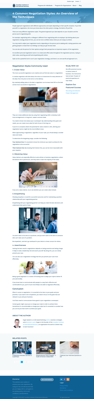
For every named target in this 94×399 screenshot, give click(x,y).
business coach (31, 322)
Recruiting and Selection (73, 91)
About (74, 5)
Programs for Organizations (63, 5)
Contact (77, 1)
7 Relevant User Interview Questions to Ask (70, 356)
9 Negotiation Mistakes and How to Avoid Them (22, 356)
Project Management (72, 93)
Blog (80, 5)
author (48, 320)
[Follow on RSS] (68, 379)
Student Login (70, 1)
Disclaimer (63, 388)
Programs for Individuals (45, 5)
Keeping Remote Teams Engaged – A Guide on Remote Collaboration (46, 356)
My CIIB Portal (47, 379)
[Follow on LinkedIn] (61, 379)
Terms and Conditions (66, 390)
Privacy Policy (64, 386)
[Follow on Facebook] (64, 379)
